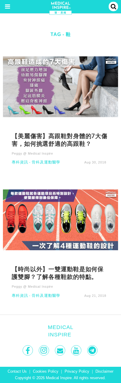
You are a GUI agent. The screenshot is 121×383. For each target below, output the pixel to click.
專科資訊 (20, 162)
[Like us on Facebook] (28, 350)
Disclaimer (104, 371)
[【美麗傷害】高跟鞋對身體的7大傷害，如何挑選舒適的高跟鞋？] (60, 86)
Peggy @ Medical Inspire (32, 153)
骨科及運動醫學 (46, 162)
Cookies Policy (45, 371)
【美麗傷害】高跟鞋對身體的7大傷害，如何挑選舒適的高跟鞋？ (59, 139)
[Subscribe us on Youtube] (77, 350)
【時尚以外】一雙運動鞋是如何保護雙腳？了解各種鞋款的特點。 (58, 272)
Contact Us (17, 371)
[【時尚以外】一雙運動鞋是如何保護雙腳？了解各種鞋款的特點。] (60, 219)
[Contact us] (60, 350)
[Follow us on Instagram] (44, 350)
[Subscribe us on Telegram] (93, 350)
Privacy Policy (77, 371)
